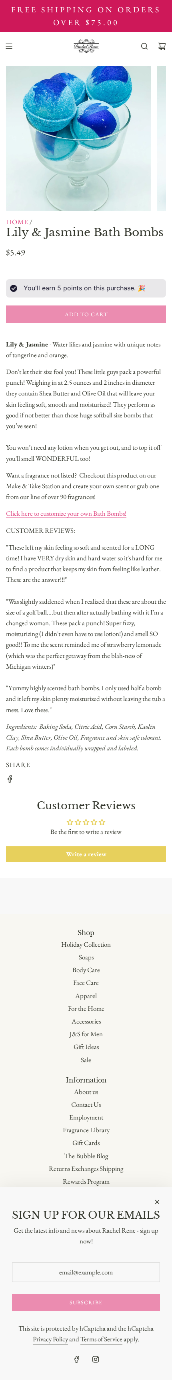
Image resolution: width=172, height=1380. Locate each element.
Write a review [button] (86, 854)
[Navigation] (9, 46)
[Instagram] (95, 1359)
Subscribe (86, 1302)
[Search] (144, 46)
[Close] (157, 1202)
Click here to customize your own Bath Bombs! (66, 513)
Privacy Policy (50, 1339)
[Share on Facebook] (10, 780)
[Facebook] (77, 1359)
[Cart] (162, 46)
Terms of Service (101, 1339)
